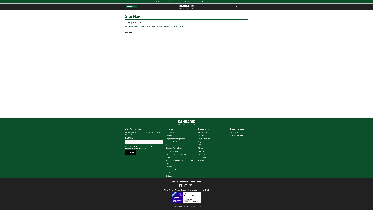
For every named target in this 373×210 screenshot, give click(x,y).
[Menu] (247, 7)
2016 (127, 22)
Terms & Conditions (181, 190)
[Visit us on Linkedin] (185, 185)
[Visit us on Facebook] (180, 185)
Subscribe (131, 7)
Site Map (132, 16)
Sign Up (131, 153)
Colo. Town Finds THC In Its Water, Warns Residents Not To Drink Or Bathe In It (154, 27)
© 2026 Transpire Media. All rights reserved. (186, 206)
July (134, 22)
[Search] (241, 7)
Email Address (130, 138)
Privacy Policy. (143, 149)
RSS (207, 190)
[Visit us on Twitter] (191, 185)
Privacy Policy (168, 190)
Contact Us (193, 190)
